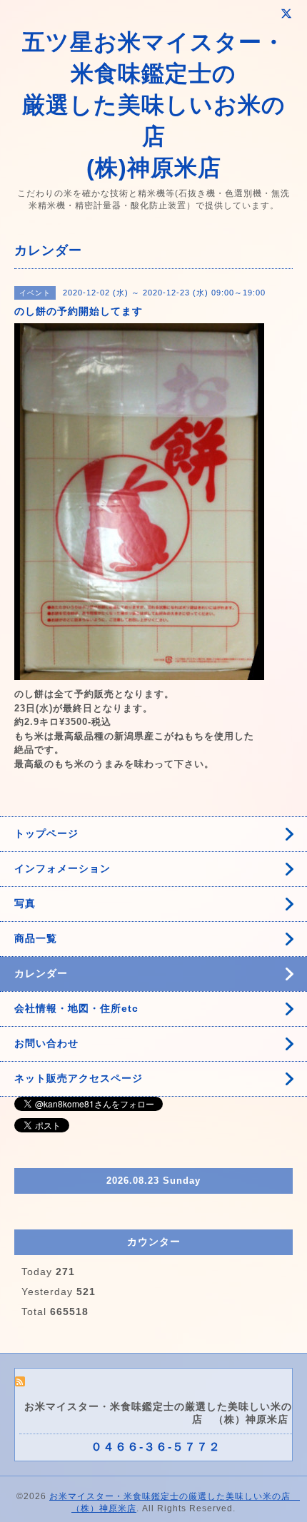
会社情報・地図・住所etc (76, 1008)
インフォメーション (62, 868)
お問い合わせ (46, 1043)
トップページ (46, 833)
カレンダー (41, 973)
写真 (25, 903)
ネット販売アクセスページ (78, 1078)
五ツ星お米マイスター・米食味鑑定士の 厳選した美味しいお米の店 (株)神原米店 (154, 105)
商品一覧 (35, 938)
